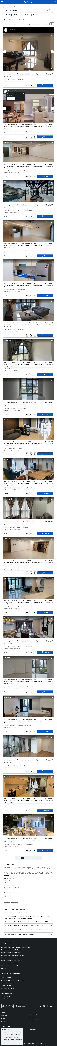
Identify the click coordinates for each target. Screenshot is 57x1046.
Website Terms (33, 1017)
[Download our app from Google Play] (21, 1006)
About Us (4, 1012)
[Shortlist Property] (52, 35)
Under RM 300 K (15, 887)
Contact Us (4, 1021)
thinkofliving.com (34, 1029)
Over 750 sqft (7, 902)
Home (4, 7)
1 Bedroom (6, 894)
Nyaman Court (45, 872)
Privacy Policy (33, 1014)
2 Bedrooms (13, 894)
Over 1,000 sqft (14, 902)
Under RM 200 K (7, 887)
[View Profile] (10, 30)
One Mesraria (14, 873)
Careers (3, 1018)
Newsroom (4, 1015)
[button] (4, 19)
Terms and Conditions (35, 1020)
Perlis (5, 880)
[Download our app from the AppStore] (7, 1006)
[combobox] (26, 10)
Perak (9, 880)
